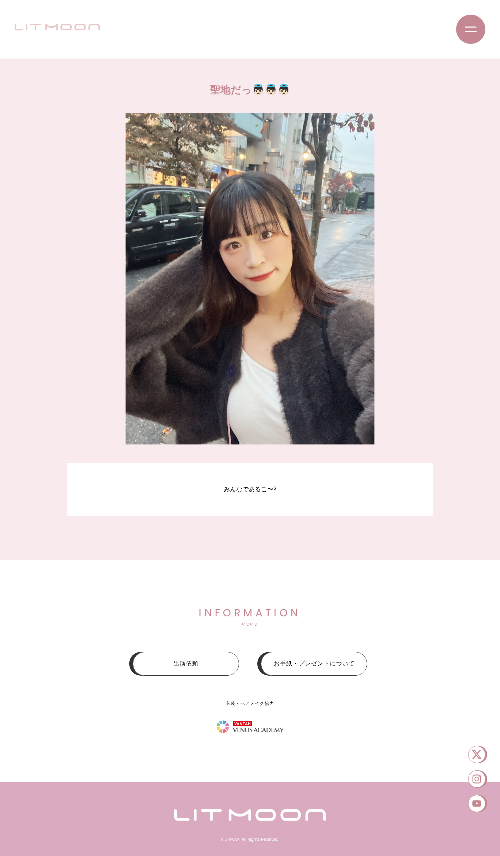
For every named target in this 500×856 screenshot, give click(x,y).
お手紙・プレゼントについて (314, 663)
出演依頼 (185, 663)
